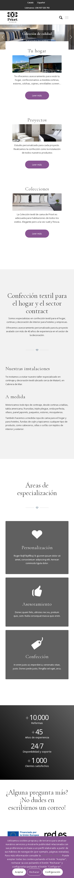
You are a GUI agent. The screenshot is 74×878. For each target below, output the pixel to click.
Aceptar (19, 872)
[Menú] (66, 17)
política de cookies (51, 855)
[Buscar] (59, 17)
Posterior (71, 37)
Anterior (3, 37)
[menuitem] (30, 3)
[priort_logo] (31, 17)
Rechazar (34, 872)
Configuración (52, 872)
